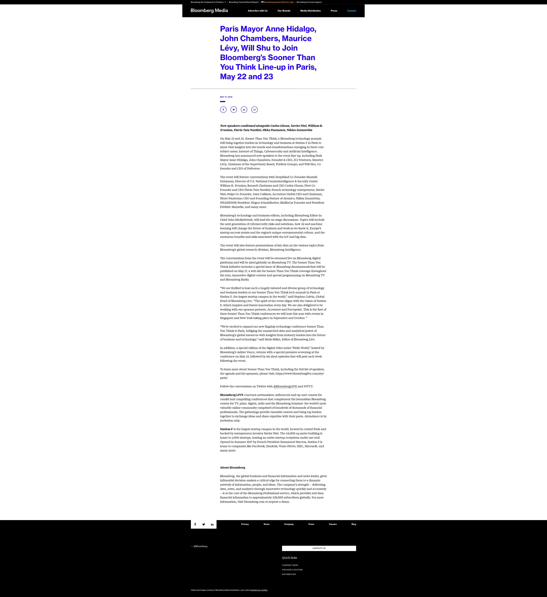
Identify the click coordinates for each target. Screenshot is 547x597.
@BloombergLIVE (285, 386)
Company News (290, 565)
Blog (354, 524)
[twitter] (203, 524)
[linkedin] (212, 524)
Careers (333, 524)
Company (289, 524)
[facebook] (195, 524)
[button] (209, 2)
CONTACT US (319, 548)
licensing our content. (259, 590)
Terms (267, 524)
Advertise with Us (258, 11)
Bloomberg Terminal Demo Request (244, 2)
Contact (351, 11)
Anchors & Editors (292, 570)
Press (334, 11)
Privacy (245, 524)
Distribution (289, 574)
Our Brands (284, 11)
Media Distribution (310, 11)
